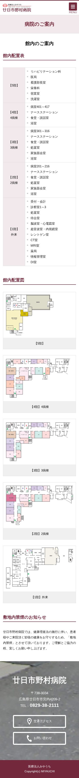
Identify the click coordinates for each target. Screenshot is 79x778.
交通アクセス (43, 721)
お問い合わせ (43, 738)
